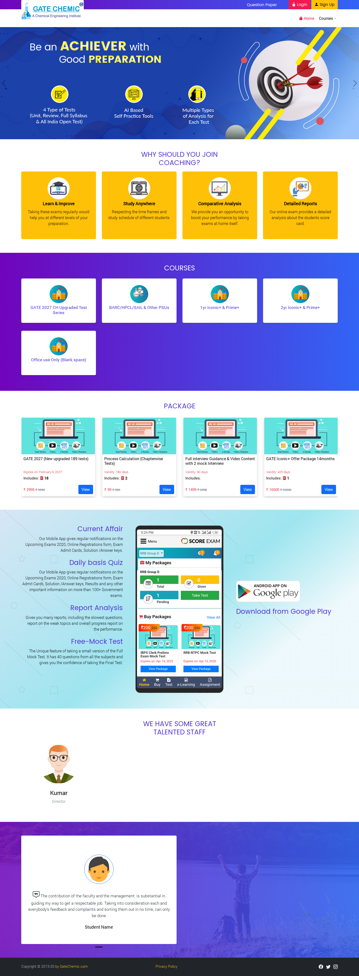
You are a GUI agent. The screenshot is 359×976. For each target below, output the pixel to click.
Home (308, 18)
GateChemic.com (74, 966)
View (86, 489)
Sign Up (326, 4)
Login (301, 4)
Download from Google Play (283, 611)
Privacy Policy (166, 966)
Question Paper (262, 5)
